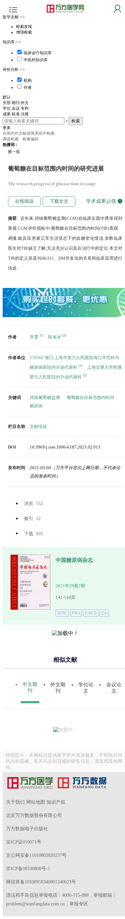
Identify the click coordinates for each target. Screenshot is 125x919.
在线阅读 (24, 201)
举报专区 (78, 903)
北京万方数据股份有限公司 (34, 815)
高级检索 (11, 139)
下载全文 (59, 201)
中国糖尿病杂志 (74, 560)
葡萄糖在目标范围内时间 (90, 397)
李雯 (34, 336)
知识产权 (56, 802)
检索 (75, 120)
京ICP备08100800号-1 (28, 868)
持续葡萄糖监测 (45, 397)
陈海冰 (54, 336)
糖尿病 (36, 405)
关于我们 (15, 802)
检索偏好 (31, 139)
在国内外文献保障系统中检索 (29, 133)
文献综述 (38, 426)
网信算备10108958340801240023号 (41, 881)
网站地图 (35, 802)
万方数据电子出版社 (27, 828)
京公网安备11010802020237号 (36, 855)
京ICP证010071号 (23, 842)
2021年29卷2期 (70, 585)
